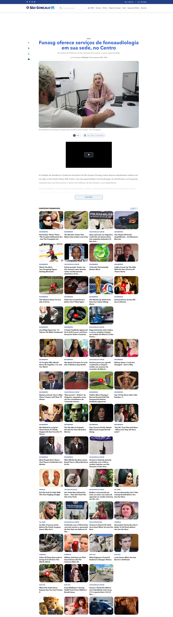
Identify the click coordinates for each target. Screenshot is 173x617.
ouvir (77, 135)
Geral (124, 8)
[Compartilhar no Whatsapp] (28, 53)
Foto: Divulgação (95, 129)
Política (105, 8)
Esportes (144, 8)
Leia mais (89, 197)
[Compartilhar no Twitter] (28, 48)
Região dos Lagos (115, 8)
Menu (92, 8)
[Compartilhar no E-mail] (28, 59)
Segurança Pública (133, 8)
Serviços (98, 8)
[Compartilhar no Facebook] (28, 42)
